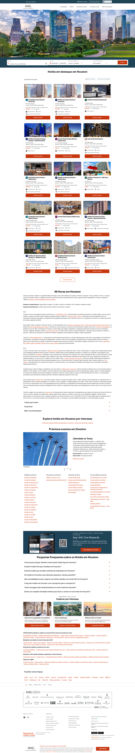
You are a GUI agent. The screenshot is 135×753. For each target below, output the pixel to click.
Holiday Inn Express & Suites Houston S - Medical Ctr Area (37, 256)
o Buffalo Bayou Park (51, 330)
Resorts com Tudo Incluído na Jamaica (35, 644)
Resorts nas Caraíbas (39, 642)
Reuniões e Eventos (82, 6)
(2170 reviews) (37, 264)
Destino (9, 61)
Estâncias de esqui (28, 637)
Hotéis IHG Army (72, 720)
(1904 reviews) (96, 147)
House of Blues (53, 343)
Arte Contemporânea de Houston (39, 327)
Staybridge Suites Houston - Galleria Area (36, 178)
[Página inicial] (26, 684)
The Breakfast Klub (60, 314)
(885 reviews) (66, 186)
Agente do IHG (49, 727)
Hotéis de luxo (40, 657)
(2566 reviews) (66, 225)
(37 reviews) (66, 108)
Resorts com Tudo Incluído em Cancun (74, 642)
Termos (50, 750)
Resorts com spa (70, 637)
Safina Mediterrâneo (36, 337)
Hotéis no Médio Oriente (31, 664)
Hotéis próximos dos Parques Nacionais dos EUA (50, 649)
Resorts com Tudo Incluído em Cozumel (98, 642)
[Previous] (65, 469)
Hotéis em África (44, 664)
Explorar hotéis (49, 719)
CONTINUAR (102, 748)
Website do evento (78, 458)
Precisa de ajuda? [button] (31, 1)
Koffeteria (39, 354)
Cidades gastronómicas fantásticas (48, 635)
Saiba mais (94, 737)
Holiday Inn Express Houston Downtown (66, 100)
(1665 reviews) (96, 108)
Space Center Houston (75, 316)
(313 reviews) (37, 148)
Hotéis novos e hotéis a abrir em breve (71, 635)
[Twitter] (28, 717)
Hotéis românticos (101, 635)
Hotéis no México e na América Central (80, 662)
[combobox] (27, 64)
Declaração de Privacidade (51, 751)
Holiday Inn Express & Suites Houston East (96, 256)
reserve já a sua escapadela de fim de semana (42, 299)
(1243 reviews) (67, 264)
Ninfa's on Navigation (103, 327)
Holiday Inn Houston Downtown (97, 99)
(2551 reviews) (96, 186)
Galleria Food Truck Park (69, 369)
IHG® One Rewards (107, 6)
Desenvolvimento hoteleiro (52, 723)
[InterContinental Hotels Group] (28, 6)
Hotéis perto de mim (29, 657)
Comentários (94, 729)
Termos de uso (94, 721)
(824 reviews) (96, 264)
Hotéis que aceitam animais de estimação (75, 657)
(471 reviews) (37, 186)
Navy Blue (49, 392)
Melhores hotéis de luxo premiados (99, 657)
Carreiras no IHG (50, 716)
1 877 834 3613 (40, 734)
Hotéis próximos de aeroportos (44, 637)
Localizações (63, 6)
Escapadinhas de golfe (82, 637)
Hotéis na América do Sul (100, 662)
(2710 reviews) (66, 148)
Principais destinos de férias (54, 657)
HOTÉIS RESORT (59, 637)
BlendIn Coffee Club (54, 350)
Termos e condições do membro (98, 716)
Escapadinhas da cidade (30, 635)
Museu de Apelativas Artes (76, 325)
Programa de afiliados (51, 725)
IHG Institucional (72, 727)
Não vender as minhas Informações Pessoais (99, 726)
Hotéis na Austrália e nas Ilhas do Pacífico (56, 662)
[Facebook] (25, 717)
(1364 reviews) (37, 225)
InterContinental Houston (95, 139)
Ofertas (72, 6)
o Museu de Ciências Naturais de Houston (97, 325)
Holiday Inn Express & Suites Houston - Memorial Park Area (96, 217)
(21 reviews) (36, 108)
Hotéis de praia (27, 642)
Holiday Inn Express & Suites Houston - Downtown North (37, 139)
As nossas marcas (94, 6)
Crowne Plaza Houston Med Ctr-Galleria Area (67, 139)
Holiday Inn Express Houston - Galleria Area (67, 178)
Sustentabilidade (72, 722)
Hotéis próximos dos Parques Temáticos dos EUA (80, 649)
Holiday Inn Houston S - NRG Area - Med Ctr (98, 178)
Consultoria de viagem (73, 718)
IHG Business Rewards (73, 716)
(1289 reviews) (96, 225)
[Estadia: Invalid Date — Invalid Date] (58, 63)
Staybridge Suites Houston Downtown (36, 100)
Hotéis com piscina (89, 635)
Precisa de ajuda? (50, 729)
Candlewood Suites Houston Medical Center (66, 256)
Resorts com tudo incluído (54, 642)
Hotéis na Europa (28, 662)
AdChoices (93, 718)
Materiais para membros (74, 725)
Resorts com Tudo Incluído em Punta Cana (59, 644)
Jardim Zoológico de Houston (73, 358)
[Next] (70, 469)
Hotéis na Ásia (38, 662)
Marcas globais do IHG (51, 721)
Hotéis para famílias (29, 649)
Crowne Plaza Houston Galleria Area (69, 216)
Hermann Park (39, 379)
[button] (107, 2)
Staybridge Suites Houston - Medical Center (36, 217)
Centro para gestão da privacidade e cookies (99, 723)
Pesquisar (122, 62)
